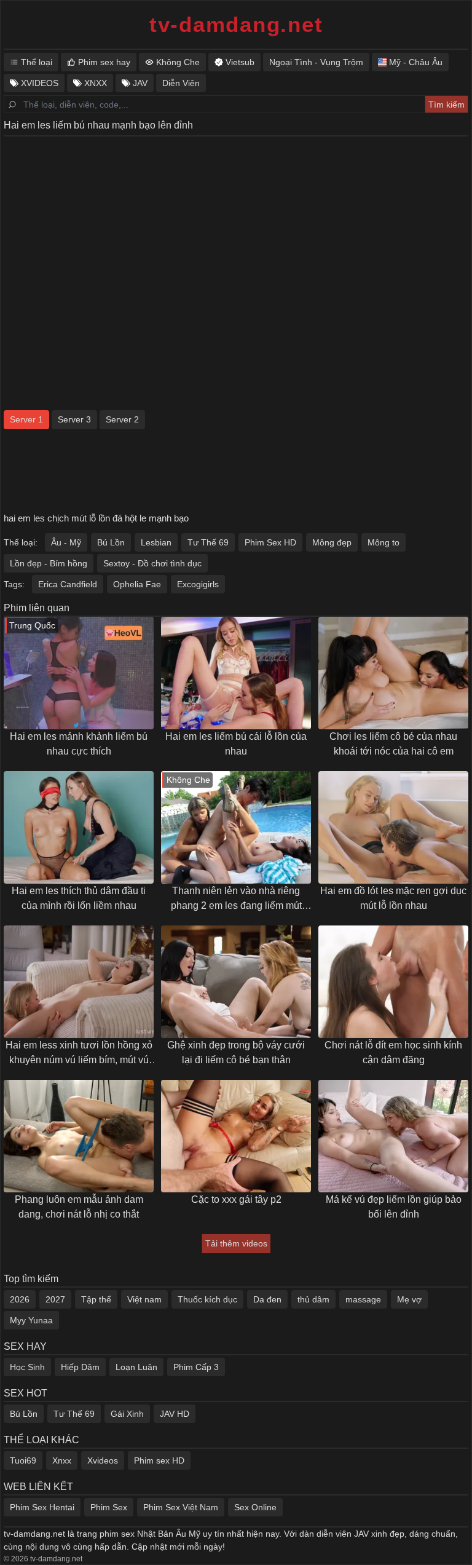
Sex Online (255, 1507)
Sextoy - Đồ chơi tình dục (152, 563)
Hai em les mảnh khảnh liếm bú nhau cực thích (79, 743)
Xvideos (102, 1460)
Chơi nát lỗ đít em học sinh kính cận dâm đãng (393, 1052)
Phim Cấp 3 (196, 1367)
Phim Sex (108, 1507)
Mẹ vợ (409, 1299)
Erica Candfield (67, 584)
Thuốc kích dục (207, 1299)
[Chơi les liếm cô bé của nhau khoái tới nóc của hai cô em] (393, 673)
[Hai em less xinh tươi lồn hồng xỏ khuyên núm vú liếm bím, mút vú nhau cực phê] (79, 981)
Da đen (267, 1299)
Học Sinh (27, 1367)
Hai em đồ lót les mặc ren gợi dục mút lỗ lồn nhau (393, 898)
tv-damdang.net (236, 24)
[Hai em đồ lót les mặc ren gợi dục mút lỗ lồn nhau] (393, 827)
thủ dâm (313, 1299)
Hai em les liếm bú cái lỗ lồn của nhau (236, 743)
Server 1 (26, 419)
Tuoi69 (23, 1460)
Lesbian (156, 542)
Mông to (383, 542)
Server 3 (74, 419)
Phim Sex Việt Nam (180, 1507)
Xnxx (61, 1460)
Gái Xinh (127, 1414)
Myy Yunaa (31, 1320)
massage (363, 1299)
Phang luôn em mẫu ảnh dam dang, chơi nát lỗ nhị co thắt (79, 1206)
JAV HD (174, 1414)
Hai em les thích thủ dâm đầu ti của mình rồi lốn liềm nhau (79, 898)
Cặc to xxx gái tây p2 (236, 1199)
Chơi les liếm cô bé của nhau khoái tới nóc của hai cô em (393, 743)
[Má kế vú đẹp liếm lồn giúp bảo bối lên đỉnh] (393, 1136)
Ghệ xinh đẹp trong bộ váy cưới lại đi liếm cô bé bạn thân (236, 1052)
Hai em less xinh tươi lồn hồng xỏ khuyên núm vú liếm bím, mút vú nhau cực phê (79, 1054)
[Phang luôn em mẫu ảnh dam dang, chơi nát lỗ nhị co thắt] (79, 1136)
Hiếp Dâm (80, 1367)
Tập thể (96, 1299)
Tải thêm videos (236, 1243)
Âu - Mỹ (66, 542)
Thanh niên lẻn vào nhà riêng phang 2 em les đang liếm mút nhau (236, 899)
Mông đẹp (332, 542)
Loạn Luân (136, 1367)
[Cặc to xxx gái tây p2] (236, 1136)
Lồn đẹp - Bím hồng (48, 563)
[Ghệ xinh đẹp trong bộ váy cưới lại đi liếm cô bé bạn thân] (236, 981)
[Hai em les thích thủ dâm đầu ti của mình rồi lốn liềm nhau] (79, 827)
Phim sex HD (159, 1460)
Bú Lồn (111, 542)
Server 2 (122, 419)
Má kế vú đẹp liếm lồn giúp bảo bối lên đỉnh (394, 1206)
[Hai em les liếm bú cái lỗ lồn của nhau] (236, 673)
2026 (20, 1299)
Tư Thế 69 (208, 542)
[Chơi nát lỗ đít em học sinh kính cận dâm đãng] (393, 981)
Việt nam (144, 1299)
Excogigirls (198, 584)
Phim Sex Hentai (42, 1507)
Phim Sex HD (270, 542)
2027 (55, 1299)
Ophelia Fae (137, 584)
